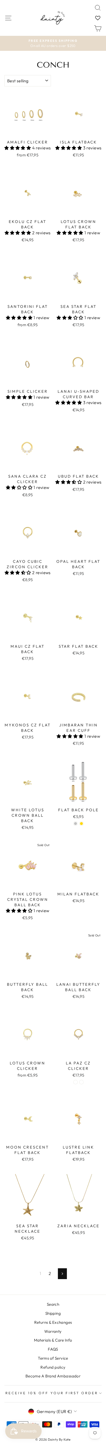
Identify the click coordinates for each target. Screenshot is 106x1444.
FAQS (53, 1349)
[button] (18, 147)
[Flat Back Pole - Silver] (75, 823)
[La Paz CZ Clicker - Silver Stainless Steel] (75, 1082)
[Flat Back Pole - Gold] (81, 823)
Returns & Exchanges (53, 1322)
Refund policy (52, 1367)
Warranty (52, 1331)
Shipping (53, 1313)
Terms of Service (53, 1358)
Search (53, 1304)
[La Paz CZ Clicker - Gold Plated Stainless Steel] (81, 1082)
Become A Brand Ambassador (53, 1376)
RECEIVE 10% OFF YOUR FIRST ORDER (51, 1393)
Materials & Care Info (53, 1340)
